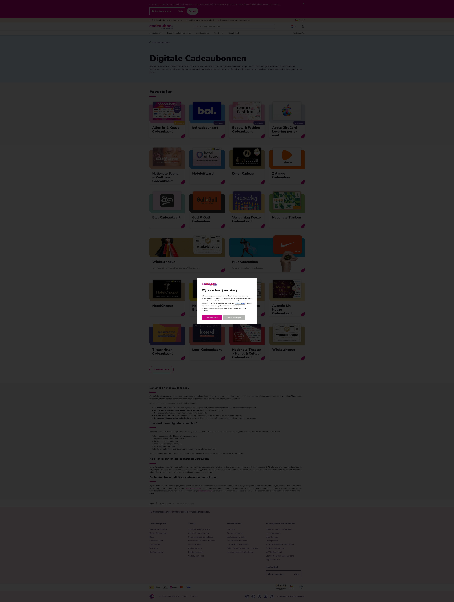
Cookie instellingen (234, 318)
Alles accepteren (212, 318)
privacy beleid (240, 303)
